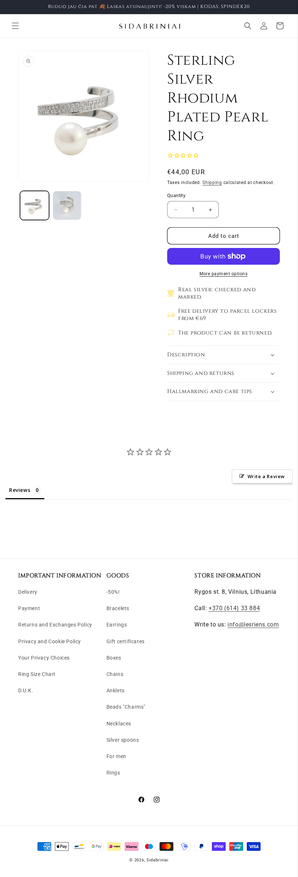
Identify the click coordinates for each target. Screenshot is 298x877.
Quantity (176, 195)
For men (116, 756)
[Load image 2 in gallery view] (67, 205)
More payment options (223, 273)
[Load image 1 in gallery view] (34, 205)
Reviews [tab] (19, 489)
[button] (15, 26)
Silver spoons (122, 740)
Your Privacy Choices (44, 658)
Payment (29, 608)
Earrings (116, 625)
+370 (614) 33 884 (234, 608)
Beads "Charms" (125, 707)
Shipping (212, 182)
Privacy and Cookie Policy (49, 641)
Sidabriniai (157, 860)
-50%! (113, 592)
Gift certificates (125, 641)
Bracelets (117, 608)
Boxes (113, 658)
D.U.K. (25, 690)
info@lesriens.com (253, 624)
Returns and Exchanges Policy (55, 625)
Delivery (27, 592)
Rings (113, 773)
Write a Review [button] (266, 476)
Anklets (115, 690)
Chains (115, 674)
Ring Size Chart (37, 674)
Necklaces (118, 723)
